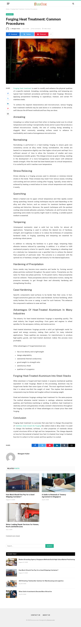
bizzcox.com (51, 620)
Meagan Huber (16, 28)
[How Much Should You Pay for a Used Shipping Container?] (22, 482)
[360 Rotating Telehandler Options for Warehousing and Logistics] (11, 583)
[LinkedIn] (8, 104)
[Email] (8, 114)
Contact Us (35, 615)
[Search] (73, 3)
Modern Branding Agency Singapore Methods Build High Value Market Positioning (47, 559)
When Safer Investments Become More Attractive (35, 591)
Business (10, 14)
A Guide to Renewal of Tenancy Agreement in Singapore (54, 496)
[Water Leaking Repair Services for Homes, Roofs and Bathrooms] (22, 512)
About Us (46, 615)
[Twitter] (8, 98)
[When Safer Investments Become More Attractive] (11, 594)
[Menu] (8, 3)
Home (7, 9)
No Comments (36, 28)
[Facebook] (8, 93)
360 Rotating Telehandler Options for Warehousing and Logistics (41, 581)
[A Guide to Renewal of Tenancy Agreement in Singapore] (58, 482)
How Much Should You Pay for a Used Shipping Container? (20, 496)
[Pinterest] (8, 109)
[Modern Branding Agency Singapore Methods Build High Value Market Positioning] (11, 562)
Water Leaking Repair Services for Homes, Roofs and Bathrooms (22, 526)
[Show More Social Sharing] (51, 34)
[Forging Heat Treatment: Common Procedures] (40, 61)
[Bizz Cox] (40, 3)
